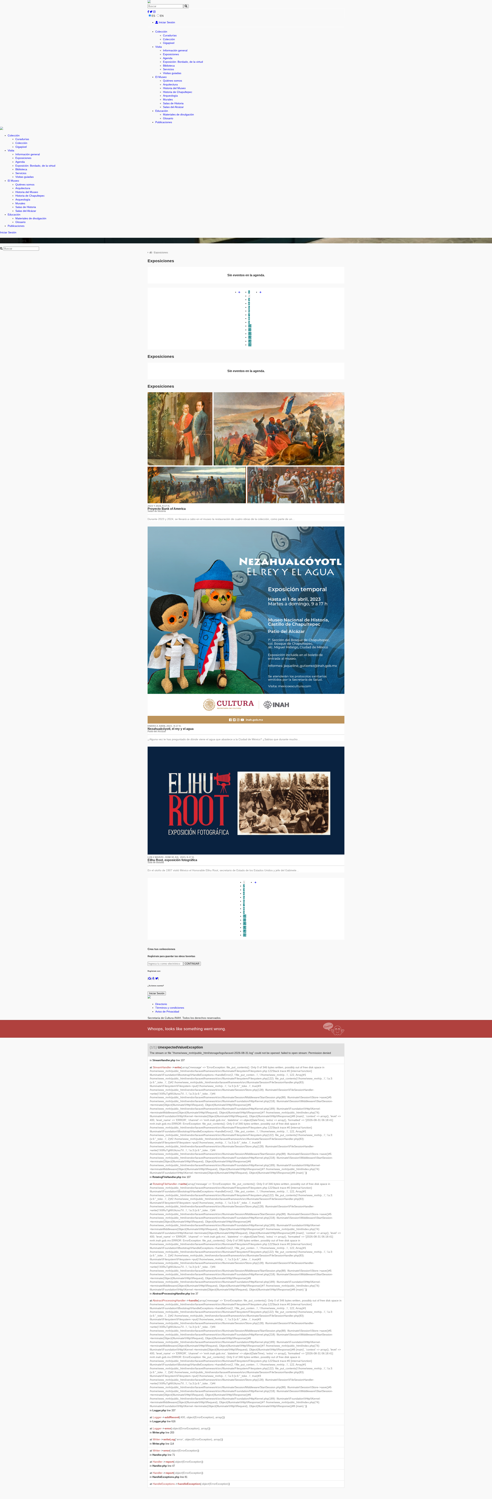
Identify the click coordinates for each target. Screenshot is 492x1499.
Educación (161, 110)
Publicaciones (163, 122)
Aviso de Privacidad (167, 1011)
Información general (175, 50)
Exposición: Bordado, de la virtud (183, 61)
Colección (161, 31)
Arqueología (170, 95)
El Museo (161, 76)
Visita (158, 46)
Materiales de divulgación (178, 114)
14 (249, 341)
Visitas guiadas (172, 73)
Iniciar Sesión (166, 22)
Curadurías (170, 35)
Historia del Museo (174, 88)
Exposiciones (171, 54)
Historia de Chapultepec (177, 91)
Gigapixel (168, 42)
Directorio (161, 1004)
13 (249, 337)
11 (249, 329)
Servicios (168, 69)
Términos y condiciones (169, 1007)
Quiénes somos (172, 80)
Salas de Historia (173, 103)
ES (153, 15)
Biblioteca (169, 65)
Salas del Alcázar (173, 107)
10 (249, 325)
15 (249, 344)
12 (249, 333)
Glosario (168, 118)
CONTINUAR (192, 963)
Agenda (167, 58)
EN (162, 15)
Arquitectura (170, 84)
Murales (168, 99)
